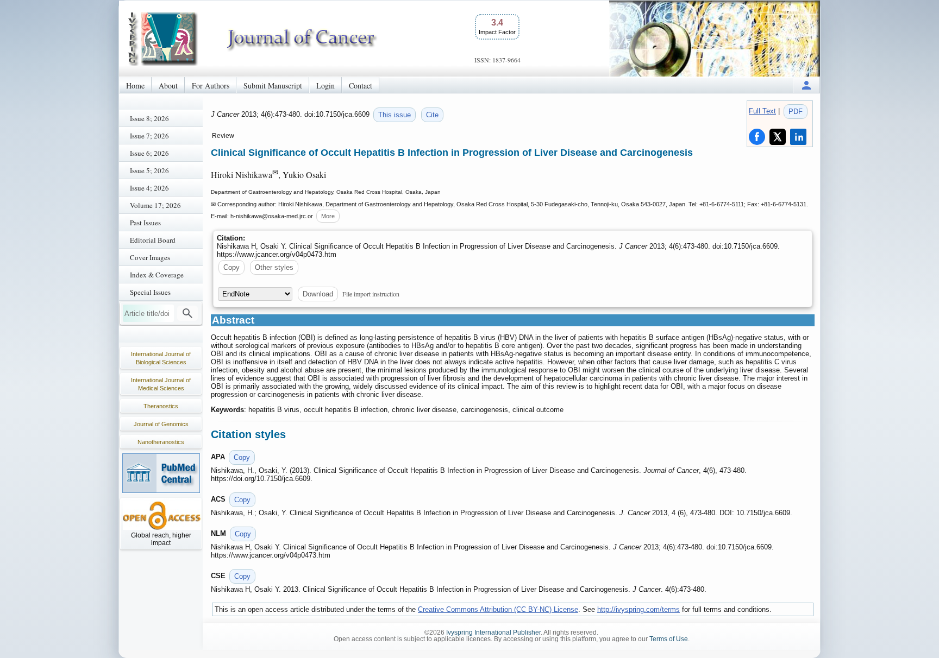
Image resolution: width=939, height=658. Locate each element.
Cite (432, 115)
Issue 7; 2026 (149, 136)
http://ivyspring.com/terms (638, 609)
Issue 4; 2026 (149, 188)
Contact (360, 85)
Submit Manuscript (272, 85)
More (328, 216)
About (168, 85)
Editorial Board (153, 240)
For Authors (210, 85)
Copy (231, 267)
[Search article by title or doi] (187, 313)
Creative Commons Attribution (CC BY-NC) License (498, 609)
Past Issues (145, 222)
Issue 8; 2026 (149, 118)
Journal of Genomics (161, 424)
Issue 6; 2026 (149, 153)
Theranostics (160, 406)
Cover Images (150, 257)
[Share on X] (777, 137)
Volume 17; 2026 (155, 205)
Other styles (274, 267)
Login (325, 85)
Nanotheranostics (160, 442)
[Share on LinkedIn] (798, 137)
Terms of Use (668, 639)
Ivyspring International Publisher (493, 632)
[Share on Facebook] (757, 137)
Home (135, 85)
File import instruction (370, 293)
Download (318, 294)
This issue (394, 115)
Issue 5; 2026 (149, 170)
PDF (795, 111)
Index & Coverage (157, 275)
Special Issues (150, 292)
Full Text (762, 111)
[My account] (806, 85)
